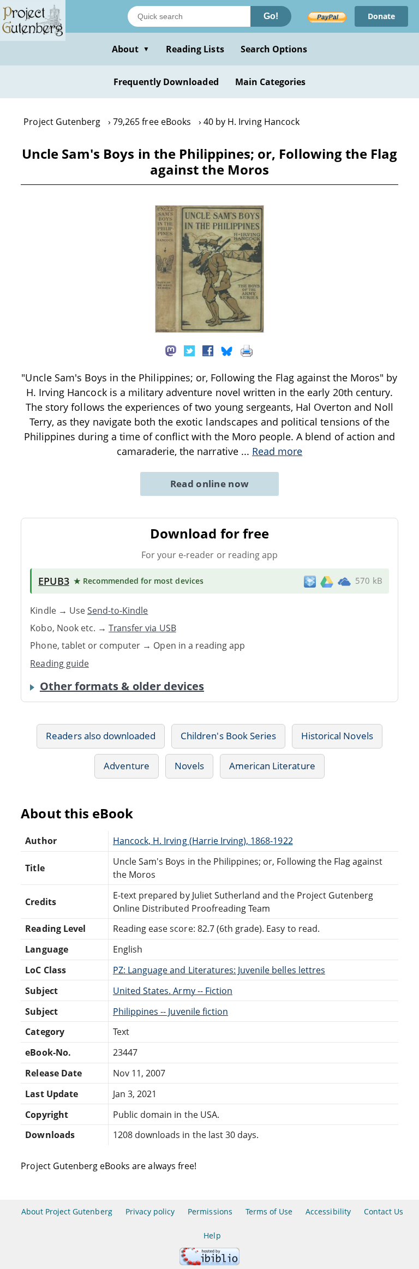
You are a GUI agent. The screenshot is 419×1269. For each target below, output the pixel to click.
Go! (271, 16)
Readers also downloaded (100, 735)
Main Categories (270, 82)
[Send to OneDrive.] (344, 581)
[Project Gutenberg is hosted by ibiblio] (209, 1262)
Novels (189, 765)
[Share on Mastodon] (170, 350)
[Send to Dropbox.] (310, 581)
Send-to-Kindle (117, 610)
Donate (381, 16)
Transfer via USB (142, 628)
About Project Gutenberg (66, 1211)
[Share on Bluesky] (227, 350)
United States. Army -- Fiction (172, 991)
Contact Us (383, 1211)
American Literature (272, 765)
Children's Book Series (228, 735)
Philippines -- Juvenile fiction (170, 1011)
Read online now (209, 483)
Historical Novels (337, 735)
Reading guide (59, 663)
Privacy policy (150, 1211)
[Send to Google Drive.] (326, 581)
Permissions (210, 1211)
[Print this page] (247, 350)
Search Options (274, 49)
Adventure (126, 765)
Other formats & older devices (122, 686)
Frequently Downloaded (166, 82)
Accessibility (328, 1211)
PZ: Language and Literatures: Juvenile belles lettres (219, 970)
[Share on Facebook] (207, 350)
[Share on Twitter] (189, 350)
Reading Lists (195, 49)
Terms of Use (269, 1211)
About (130, 49)
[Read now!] (209, 330)
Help (211, 1235)
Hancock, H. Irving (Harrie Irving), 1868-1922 (203, 841)
